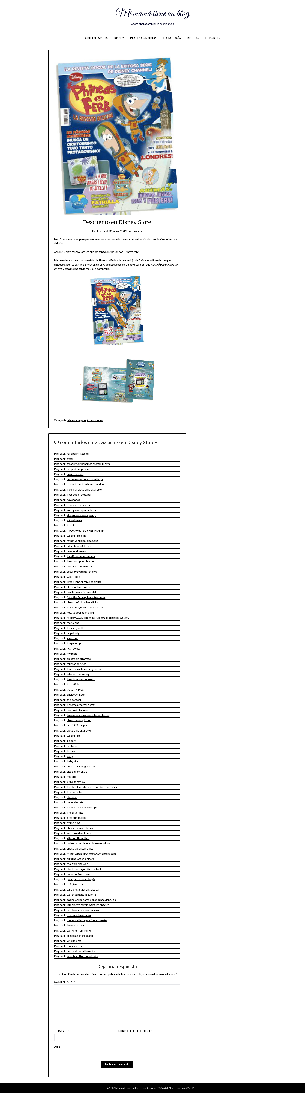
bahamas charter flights (81, 704)
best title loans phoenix (81, 679)
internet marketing (78, 674)
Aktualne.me (74, 520)
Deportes (212, 37)
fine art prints (75, 812)
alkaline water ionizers (80, 858)
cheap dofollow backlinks (82, 602)
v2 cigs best (74, 940)
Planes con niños (143, 37)
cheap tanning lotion (79, 720)
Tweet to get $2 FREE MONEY (86, 530)
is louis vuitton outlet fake (82, 956)
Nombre (61, 1031)
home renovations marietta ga (85, 479)
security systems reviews (82, 571)
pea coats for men (77, 710)
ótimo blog (73, 822)
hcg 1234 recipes (77, 725)
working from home (79, 930)
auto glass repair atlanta (81, 510)
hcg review (73, 648)
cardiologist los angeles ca (83, 889)
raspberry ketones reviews (83, 910)
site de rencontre (77, 771)
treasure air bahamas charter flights (88, 463)
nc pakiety (73, 633)
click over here (76, 694)
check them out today (80, 828)
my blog (72, 653)
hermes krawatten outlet (82, 951)
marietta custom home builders (85, 484)
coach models (75, 474)
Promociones (95, 420)
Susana (137, 231)
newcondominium (77, 551)
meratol (71, 776)
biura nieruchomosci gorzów (84, 669)
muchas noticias (76, 663)
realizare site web (77, 863)
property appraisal (78, 469)
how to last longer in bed (81, 766)
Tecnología (172, 37)
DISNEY (119, 37)
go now (71, 740)
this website (74, 792)
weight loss (73, 735)
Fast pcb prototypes (79, 494)
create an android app (80, 935)
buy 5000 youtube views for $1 (85, 607)
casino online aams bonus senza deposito (91, 899)
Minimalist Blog (165, 1087)
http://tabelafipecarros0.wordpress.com (91, 853)
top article (73, 684)
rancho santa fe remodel (81, 592)
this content (74, 699)
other (70, 458)
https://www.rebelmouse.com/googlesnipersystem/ (98, 617)
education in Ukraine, (79, 545)
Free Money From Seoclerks (84, 581)
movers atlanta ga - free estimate (87, 920)
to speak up (74, 643)
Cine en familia (96, 37)
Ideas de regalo (76, 420)
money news (74, 945)
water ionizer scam (78, 874)
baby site (72, 761)
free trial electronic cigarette (84, 489)
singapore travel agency (81, 515)
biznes (71, 751)
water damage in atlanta (81, 894)
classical (72, 797)
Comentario (64, 981)
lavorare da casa (76, 925)
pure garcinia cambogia (81, 879)
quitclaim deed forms (79, 566)
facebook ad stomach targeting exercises (92, 786)
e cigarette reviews (78, 504)
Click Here (73, 576)
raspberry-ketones (78, 453)
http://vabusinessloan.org (82, 540)
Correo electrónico (135, 1031)
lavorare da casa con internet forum (88, 715)
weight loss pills (76, 535)
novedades (73, 499)
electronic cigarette (79, 658)
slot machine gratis (78, 586)
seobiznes (73, 745)
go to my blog (75, 689)
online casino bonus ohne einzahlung (88, 843)
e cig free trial (75, 884)
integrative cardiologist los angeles (88, 904)
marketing (73, 622)
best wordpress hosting (81, 561)
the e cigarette (75, 628)
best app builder (77, 817)
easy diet (72, 638)
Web (57, 1047)
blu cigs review (76, 781)
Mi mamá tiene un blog (152, 13)
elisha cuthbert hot (78, 838)
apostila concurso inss (80, 848)
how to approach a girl (80, 612)
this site (71, 525)
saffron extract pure (79, 833)
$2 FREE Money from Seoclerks (86, 597)
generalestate (75, 802)
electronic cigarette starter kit (85, 869)
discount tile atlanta (79, 915)
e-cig (70, 756)
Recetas (193, 37)
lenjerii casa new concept (82, 807)
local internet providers (81, 556)
